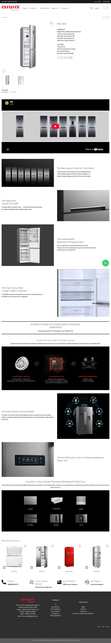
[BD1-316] (14, 556)
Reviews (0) (13, 92)
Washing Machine (55, 615)
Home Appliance (55, 609)
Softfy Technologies (73, 640)
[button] (105, 263)
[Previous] (5, 47)
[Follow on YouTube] (108, 1)
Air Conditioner (55, 611)
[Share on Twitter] (61, 57)
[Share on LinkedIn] (71, 57)
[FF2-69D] (41, 556)
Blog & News (44, 8)
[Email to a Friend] (65, 57)
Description (5, 92)
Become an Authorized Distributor (83, 613)
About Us (55, 8)
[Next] (50, 47)
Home (25, 8)
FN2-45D (96, 571)
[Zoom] (4, 71)
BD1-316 (14, 571)
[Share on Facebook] (58, 57)
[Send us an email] (105, 1)
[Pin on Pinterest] (68, 57)
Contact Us (65, 8)
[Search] (91, 8)
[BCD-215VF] (69, 556)
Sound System (55, 607)
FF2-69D (41, 571)
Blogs (83, 607)
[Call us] (106, 1)
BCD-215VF (69, 571)
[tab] (5, 92)
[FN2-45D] (96, 556)
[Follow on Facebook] (103, 1)
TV (55, 604)
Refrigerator (5, 17)
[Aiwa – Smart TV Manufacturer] (11, 8)
